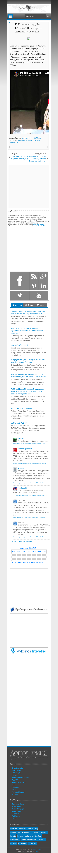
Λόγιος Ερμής (38, 849)
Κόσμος (20, 836)
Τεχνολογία (32, 843)
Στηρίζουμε (16, 818)
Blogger (38, 851)
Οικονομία (41, 840)
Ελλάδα (35, 832)
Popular (29, 541)
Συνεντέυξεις (13, 142)
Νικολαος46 (22, 488)
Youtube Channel (18, 792)
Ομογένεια (15, 814)
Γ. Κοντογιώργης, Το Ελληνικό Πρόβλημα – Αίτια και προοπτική (28, 27)
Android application (19, 782)
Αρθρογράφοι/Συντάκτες (20, 778)
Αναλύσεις (22, 140)
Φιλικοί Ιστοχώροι (18, 809)
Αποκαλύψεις (33, 829)
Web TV (15, 780)
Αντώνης (21, 468)
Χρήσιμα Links (17, 811)
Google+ (15, 794)
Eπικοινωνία (16, 770)
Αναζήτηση (48, 16)
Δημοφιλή (18, 305)
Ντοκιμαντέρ (14, 840)
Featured (13, 829)
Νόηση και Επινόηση (28, 840)
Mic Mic (20, 439)
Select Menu (10, 16)
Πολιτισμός (22, 843)
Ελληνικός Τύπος (18, 804)
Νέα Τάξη (38, 836)
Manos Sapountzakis (25, 449)
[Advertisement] (31, 586)
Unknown (25, 138)
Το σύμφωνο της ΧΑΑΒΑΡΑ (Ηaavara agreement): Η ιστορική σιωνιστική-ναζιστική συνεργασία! (27, 330)
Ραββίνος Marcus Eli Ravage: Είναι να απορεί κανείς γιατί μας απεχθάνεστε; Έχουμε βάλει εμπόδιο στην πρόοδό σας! (27, 391)
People (15, 541)
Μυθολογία (29, 836)
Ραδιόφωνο (16, 816)
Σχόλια (30, 305)
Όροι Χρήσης (16, 773)
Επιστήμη (43, 832)
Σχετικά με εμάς (17, 768)
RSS (13, 785)
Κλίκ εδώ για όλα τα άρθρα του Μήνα (29, 563)
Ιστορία (13, 836)
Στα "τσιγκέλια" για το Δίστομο (21, 408)
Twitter (14, 790)
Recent (22, 541)
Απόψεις (29, 140)
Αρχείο (42, 305)
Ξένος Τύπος (16, 806)
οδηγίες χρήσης (39, 225)
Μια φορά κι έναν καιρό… (20, 345)
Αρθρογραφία (15, 832)
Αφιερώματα (26, 832)
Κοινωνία (37, 140)
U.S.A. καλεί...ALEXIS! (19, 423)
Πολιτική (13, 843)
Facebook (15, 787)
